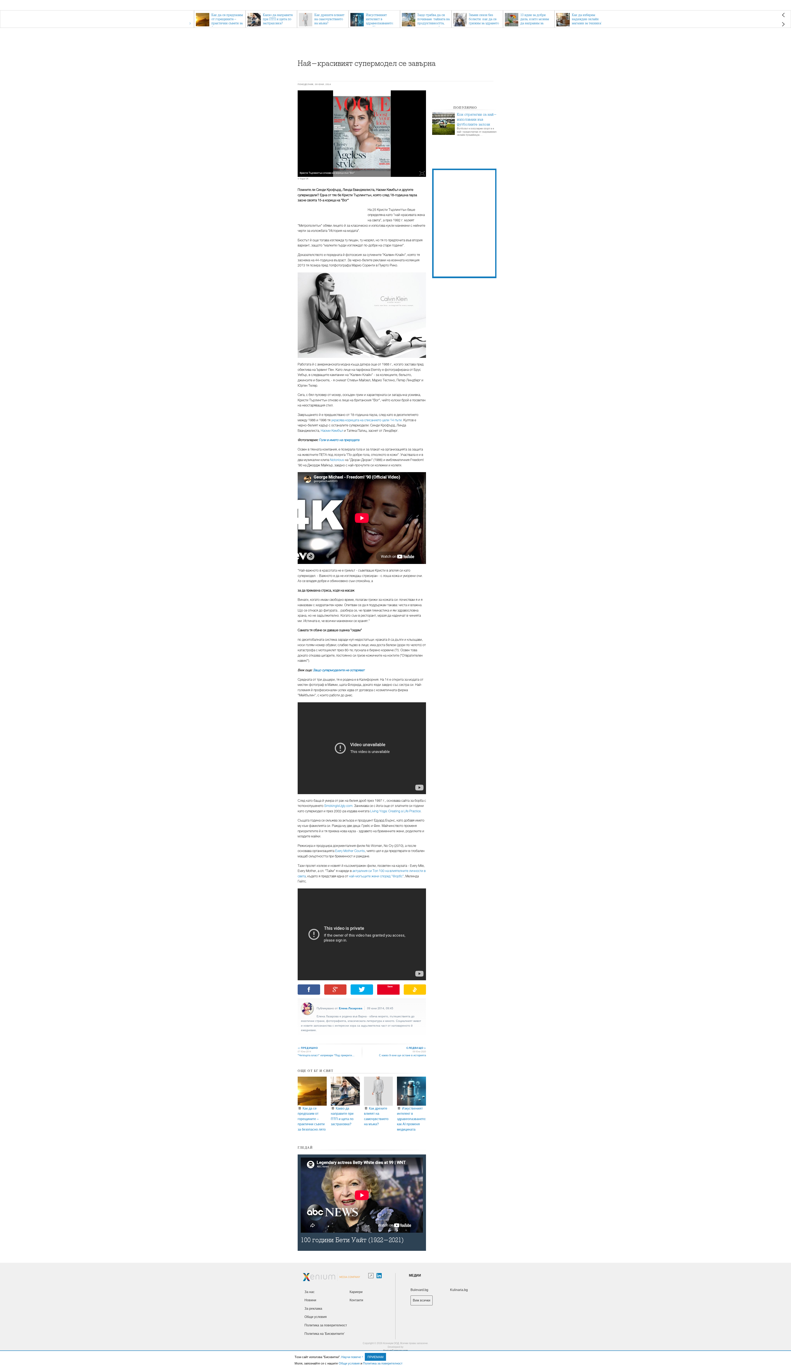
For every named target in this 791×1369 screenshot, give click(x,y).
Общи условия (349, 1363)
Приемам (375, 1357)
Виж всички (421, 1300)
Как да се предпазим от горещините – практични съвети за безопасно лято (312, 1119)
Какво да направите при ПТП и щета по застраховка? (342, 1116)
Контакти (356, 1300)
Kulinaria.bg (459, 1290)
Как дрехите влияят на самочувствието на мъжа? (376, 1116)
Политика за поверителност (383, 1363)
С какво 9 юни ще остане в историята (402, 1055)
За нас (309, 1292)
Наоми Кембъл (332, 431)
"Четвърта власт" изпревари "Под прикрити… (326, 1055)
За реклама (313, 1308)
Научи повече (351, 1357)
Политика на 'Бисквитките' (324, 1333)
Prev (783, 15)
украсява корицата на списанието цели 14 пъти (366, 420)
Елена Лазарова (350, 1008)
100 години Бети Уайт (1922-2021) (352, 1240)
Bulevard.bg (419, 1290)
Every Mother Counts (350, 851)
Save (390, 986)
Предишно (308, 1048)
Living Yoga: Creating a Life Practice (395, 811)
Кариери (356, 1292)
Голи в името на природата (339, 440)
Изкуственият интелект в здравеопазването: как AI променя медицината (411, 1119)
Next (783, 24)
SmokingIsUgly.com (338, 806)
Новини (310, 1300)
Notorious (337, 460)
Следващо (416, 1048)
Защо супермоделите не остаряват (339, 670)
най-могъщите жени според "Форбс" (376, 876)
